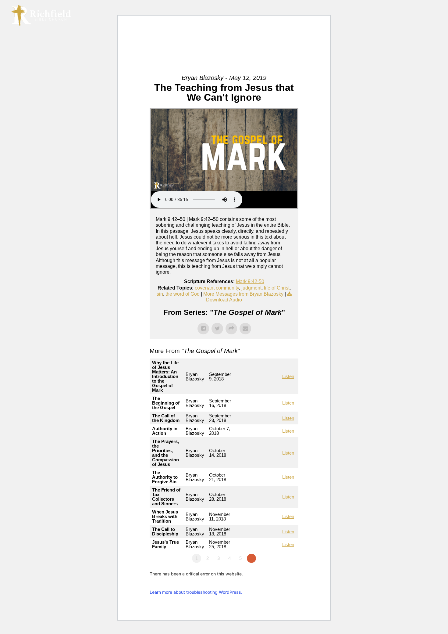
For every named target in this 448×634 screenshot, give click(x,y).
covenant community (217, 287)
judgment (251, 287)
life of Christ (277, 287)
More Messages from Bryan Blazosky (243, 294)
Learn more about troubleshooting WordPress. (196, 592)
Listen (288, 376)
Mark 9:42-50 (250, 281)
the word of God (182, 294)
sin (160, 294)
